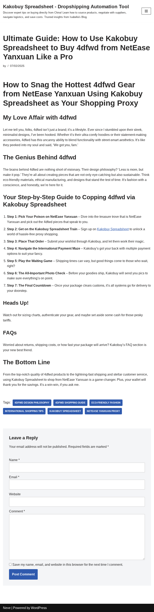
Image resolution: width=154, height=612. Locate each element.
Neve (7, 608)
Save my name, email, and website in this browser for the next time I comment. (67, 564)
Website (15, 494)
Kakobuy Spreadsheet (113, 229)
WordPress (39, 608)
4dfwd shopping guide (70, 402)
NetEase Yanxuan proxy (103, 411)
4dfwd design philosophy (32, 402)
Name (14, 460)
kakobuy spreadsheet (65, 411)
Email (14, 477)
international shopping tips (24, 411)
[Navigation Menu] (146, 11)
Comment (17, 511)
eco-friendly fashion (106, 402)
